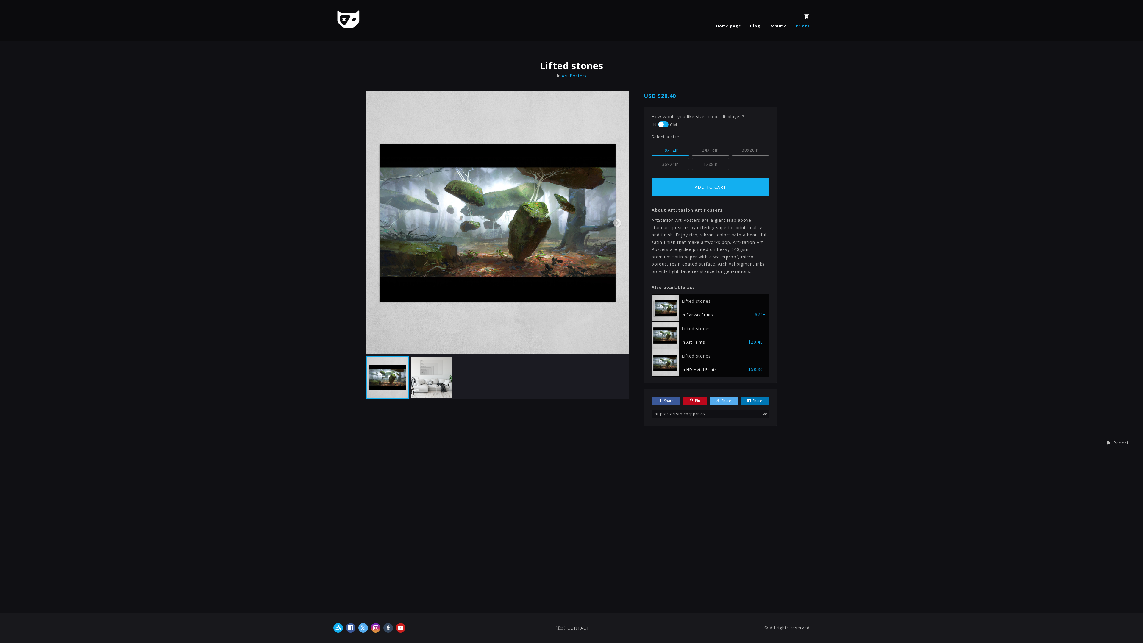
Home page (728, 26)
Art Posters (574, 76)
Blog (755, 26)
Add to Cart (710, 187)
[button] (1117, 443)
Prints (803, 26)
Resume (778, 26)
